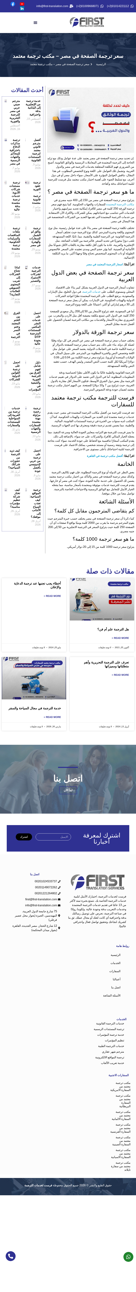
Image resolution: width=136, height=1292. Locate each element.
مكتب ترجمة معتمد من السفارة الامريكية (120, 1086)
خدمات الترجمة (92, 291)
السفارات (114, 971)
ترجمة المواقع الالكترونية (109, 1057)
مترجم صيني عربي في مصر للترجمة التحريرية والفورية (15, 111)
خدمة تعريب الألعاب (112, 1062)
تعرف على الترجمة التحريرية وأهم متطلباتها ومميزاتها (106, 664)
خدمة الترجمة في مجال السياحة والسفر (34, 708)
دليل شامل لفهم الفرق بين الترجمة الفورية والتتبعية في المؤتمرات (35, 376)
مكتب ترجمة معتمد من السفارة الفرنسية (120, 1128)
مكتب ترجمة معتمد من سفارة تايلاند (121, 1166)
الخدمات (115, 963)
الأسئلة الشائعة (111, 995)
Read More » (120, 638)
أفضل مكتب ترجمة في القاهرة (105, 455)
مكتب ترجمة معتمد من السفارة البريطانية (123, 1101)
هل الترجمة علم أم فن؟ (113, 629)
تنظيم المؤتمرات (114, 1040)
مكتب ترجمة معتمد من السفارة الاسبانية (121, 1153)
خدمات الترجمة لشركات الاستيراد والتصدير (35, 274)
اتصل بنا (115, 987)
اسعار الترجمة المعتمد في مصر (104, 264)
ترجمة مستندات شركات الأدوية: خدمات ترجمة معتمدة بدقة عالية (14, 196)
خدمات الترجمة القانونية (110, 1023)
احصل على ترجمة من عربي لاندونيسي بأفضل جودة (35, 460)
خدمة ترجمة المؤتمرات (110, 1034)
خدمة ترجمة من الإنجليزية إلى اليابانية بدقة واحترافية (33, 107)
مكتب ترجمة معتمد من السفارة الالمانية (121, 1115)
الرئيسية (115, 954)
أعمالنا (116, 979)
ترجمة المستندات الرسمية (109, 1029)
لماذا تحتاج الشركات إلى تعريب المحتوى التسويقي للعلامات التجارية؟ (14, 281)
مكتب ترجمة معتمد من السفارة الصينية (121, 1141)
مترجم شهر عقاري (113, 1051)
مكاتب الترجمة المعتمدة (120, 204)
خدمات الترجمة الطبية (111, 1046)
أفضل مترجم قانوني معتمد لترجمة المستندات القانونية (34, 150)
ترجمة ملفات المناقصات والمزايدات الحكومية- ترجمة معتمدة (14, 238)
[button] (35, 23)
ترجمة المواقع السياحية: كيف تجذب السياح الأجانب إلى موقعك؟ (35, 503)
